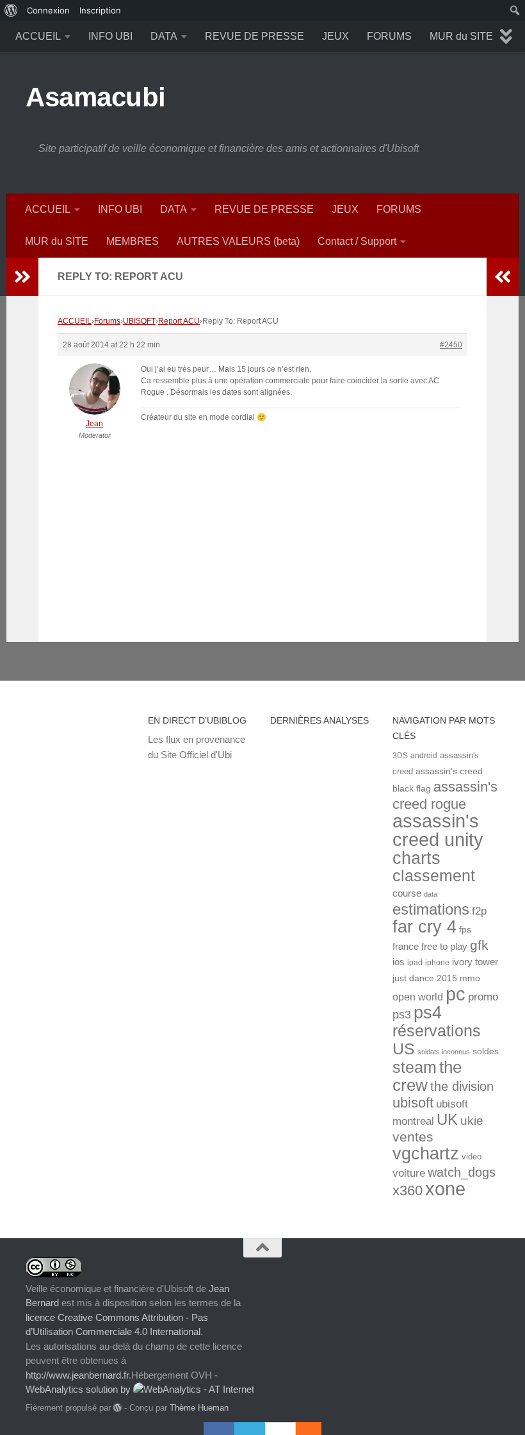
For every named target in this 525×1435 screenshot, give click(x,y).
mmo (470, 978)
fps (465, 929)
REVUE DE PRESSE (254, 36)
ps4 (428, 1012)
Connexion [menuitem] (48, 10)
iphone (437, 962)
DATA (163, 36)
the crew (427, 1076)
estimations (430, 909)
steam (414, 1067)
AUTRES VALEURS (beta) (238, 241)
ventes (412, 1136)
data (430, 894)
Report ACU (179, 321)
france (405, 946)
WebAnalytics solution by (79, 1389)
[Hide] (315, 1428)
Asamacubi (96, 97)
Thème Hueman (199, 1408)
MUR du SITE (461, 36)
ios (398, 961)
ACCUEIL (38, 36)
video (471, 1156)
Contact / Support (357, 241)
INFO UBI (110, 36)
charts (416, 858)
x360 (407, 1190)
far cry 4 (424, 926)
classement (433, 875)
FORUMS (389, 36)
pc (455, 994)
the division (462, 1086)
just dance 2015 (424, 978)
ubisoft (412, 1103)
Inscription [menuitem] (100, 10)
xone (445, 1189)
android (423, 755)
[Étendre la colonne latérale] (22, 277)
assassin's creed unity (437, 830)
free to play (444, 946)
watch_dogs (462, 1172)
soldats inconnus (443, 1052)
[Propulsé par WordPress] (117, 1408)
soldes (485, 1051)
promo (483, 997)
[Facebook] (219, 1428)
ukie (471, 1120)
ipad (415, 962)
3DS (400, 755)
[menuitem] (11, 10)
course (406, 893)
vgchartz (425, 1153)
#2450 (451, 344)
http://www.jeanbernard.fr (77, 1375)
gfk (479, 945)
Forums (107, 321)
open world (417, 996)
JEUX (335, 36)
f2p (479, 911)
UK (447, 1119)
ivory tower (475, 962)
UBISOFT (139, 321)
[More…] (302, 1428)
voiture (408, 1172)
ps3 (401, 1014)
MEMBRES (132, 241)
